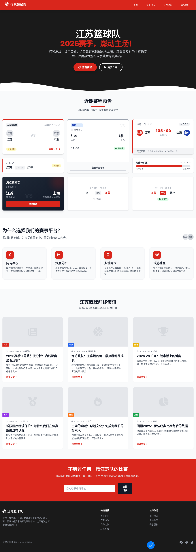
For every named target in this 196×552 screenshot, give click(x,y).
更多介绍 (112, 67)
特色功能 (168, 5)
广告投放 (104, 520)
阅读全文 (10, 377)
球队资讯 (185, 5)
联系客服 (104, 528)
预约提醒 (33, 204)
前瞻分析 (53, 149)
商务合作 (104, 524)
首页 (136, 5)
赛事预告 (150, 5)
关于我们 (104, 516)
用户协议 (153, 516)
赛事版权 (153, 524)
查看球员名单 (98, 167)
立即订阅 (125, 488)
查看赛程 (87, 67)
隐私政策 (153, 520)
